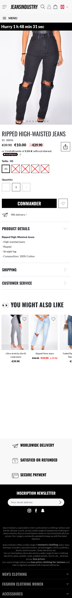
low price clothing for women (48, 562)
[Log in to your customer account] (49, 7)
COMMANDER (29, 203)
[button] (43, 7)
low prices (39, 558)
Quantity (7, 179)
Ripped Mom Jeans (45, 353)
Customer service (17, 283)
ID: (3, 140)
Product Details (16, 228)
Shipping (9, 269)
